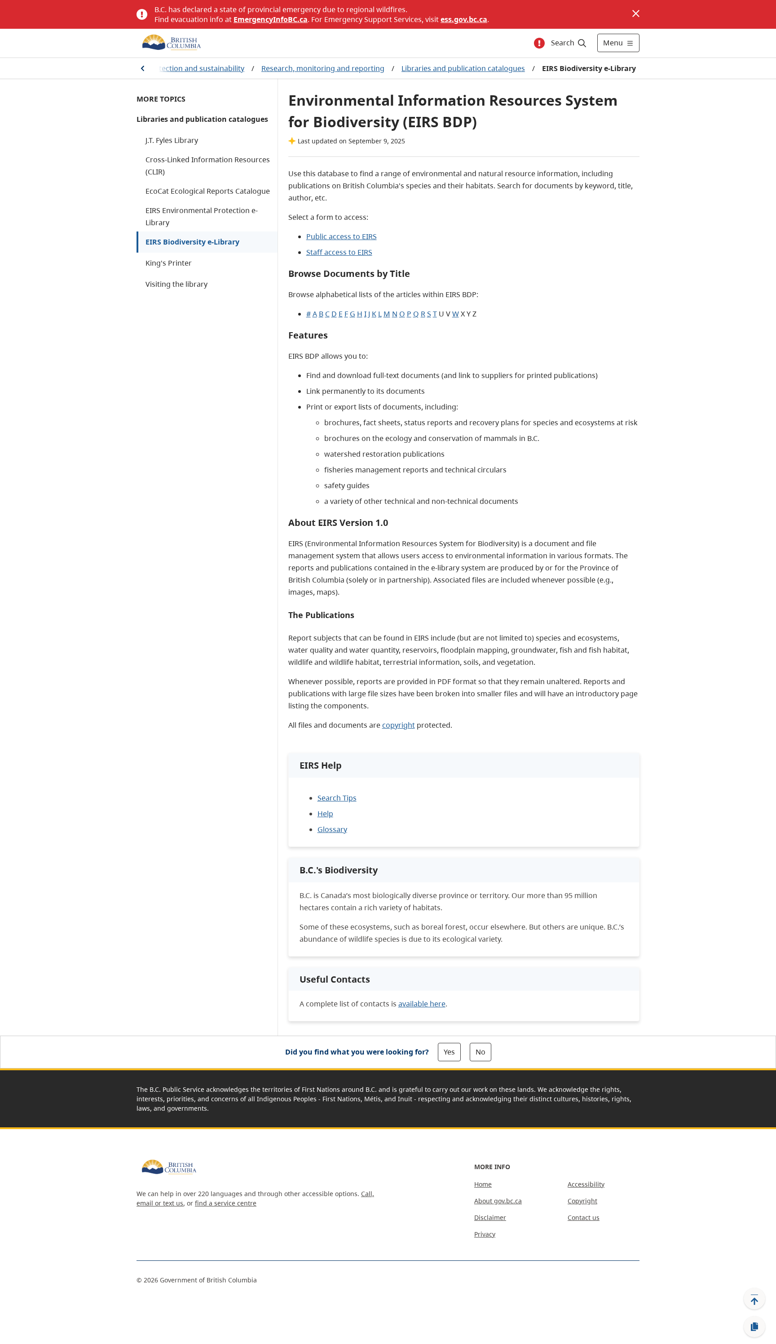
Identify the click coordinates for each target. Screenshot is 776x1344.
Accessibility (586, 1184)
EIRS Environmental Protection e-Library (202, 216)
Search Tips (337, 798)
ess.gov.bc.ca (464, 19)
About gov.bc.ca (498, 1201)
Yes (449, 1052)
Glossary (332, 829)
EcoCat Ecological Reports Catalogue (208, 191)
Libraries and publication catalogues (463, 68)
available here (421, 1004)
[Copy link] (754, 1327)
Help (325, 814)
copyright (398, 725)
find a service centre (225, 1203)
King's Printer (169, 263)
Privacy (484, 1234)
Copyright (582, 1201)
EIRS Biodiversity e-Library (192, 242)
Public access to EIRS (341, 236)
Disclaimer (490, 1217)
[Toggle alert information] (539, 43)
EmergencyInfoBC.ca (271, 19)
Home (483, 1184)
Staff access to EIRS (339, 252)
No (480, 1052)
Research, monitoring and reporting (322, 68)
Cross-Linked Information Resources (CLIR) (208, 166)
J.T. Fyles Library (172, 140)
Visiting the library (176, 284)
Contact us (584, 1217)
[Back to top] (754, 1298)
